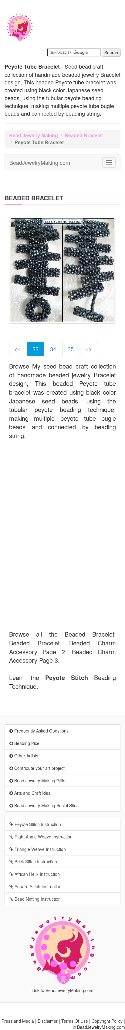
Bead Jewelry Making (33, 135)
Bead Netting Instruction (37, 899)
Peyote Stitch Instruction (37, 824)
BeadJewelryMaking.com (39, 162)
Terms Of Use (74, 1021)
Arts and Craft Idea (32, 793)
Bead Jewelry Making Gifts (39, 780)
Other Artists (25, 756)
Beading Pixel (26, 743)
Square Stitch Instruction (37, 886)
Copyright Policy (107, 1021)
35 (71, 349)
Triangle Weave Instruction (39, 849)
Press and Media (18, 1021)
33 (35, 349)
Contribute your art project (39, 768)
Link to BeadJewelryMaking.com (62, 990)
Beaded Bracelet (84, 135)
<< (17, 349)
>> (88, 349)
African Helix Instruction (36, 874)
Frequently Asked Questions (41, 731)
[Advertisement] (62, 495)
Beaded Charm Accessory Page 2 (62, 647)
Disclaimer (48, 1021)
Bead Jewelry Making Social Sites (46, 805)
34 (53, 349)
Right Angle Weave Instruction (43, 837)
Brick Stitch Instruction (35, 861)
